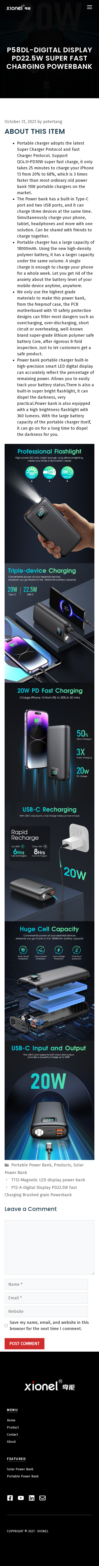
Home (11, 1420)
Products (62, 1165)
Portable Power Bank (31, 1165)
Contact (12, 1435)
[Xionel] (18, 7)
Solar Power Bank (20, 1469)
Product (13, 1427)
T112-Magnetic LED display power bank (48, 1179)
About (11, 1442)
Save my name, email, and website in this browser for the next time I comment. (49, 1325)
